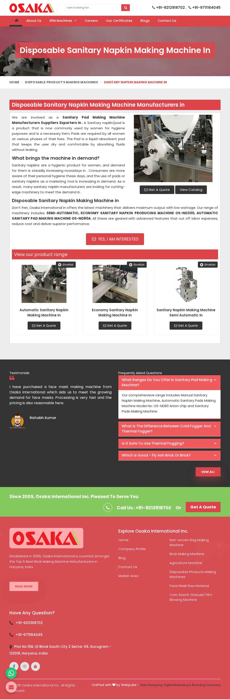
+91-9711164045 (206, 7)
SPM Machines (61, 20)
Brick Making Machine (187, 553)
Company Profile (132, 549)
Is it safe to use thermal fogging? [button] (153, 443)
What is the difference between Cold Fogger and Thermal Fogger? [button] (166, 428)
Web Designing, (151, 685)
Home (14, 82)
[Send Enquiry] (11, 687)
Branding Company (206, 685)
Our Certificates (119, 20)
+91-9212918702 (170, 7)
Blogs (145, 20)
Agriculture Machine (186, 562)
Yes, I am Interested (117, 239)
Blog (122, 558)
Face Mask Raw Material (189, 585)
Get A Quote (159, 189)
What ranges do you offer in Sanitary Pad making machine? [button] (167, 382)
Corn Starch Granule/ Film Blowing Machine (191, 597)
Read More (24, 586)
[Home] (15, 21)
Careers (91, 20)
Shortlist (67, 265)
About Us (33, 20)
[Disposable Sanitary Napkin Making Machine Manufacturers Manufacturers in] (173, 148)
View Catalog (191, 189)
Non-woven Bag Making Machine (189, 542)
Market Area (128, 575)
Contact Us (167, 20)
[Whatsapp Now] (11, 673)
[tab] (169, 382)
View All (208, 472)
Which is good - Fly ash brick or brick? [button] (156, 455)
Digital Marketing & (177, 685)
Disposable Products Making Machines (61, 82)
